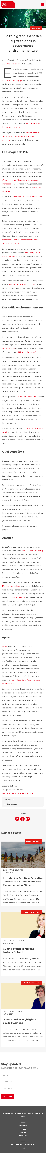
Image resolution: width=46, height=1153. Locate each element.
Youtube (23, 1132)
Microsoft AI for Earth (27, 397)
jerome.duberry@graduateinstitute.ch (18, 793)
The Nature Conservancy (32, 551)
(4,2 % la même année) (28, 352)
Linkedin (23, 1129)
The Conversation (14, 64)
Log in (23, 1148)
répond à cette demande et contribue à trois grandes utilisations (20, 136)
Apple (4, 646)
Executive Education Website (23, 1145)
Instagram (23, 1136)
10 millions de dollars (11, 586)
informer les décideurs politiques (22, 284)
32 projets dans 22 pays (12, 81)
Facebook (23, 1126)
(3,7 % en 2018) (8, 348)
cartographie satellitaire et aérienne (26, 197)
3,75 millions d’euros (16, 597)
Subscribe (7, 1096)
